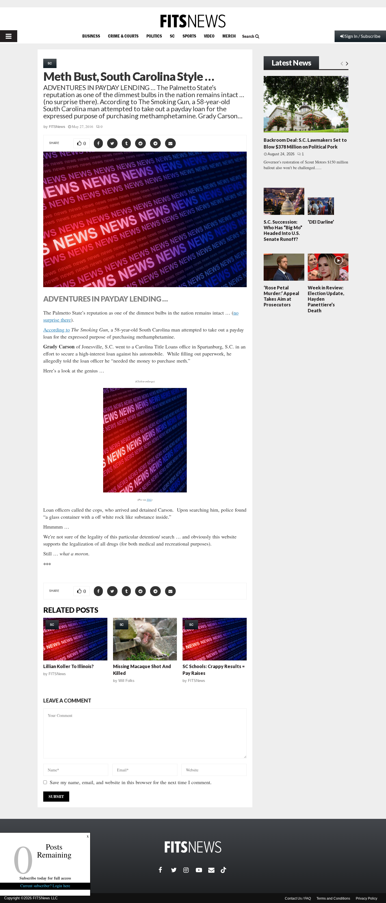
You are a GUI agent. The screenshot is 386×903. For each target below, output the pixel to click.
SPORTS (189, 35)
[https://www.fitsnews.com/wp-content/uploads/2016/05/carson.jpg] (145, 440)
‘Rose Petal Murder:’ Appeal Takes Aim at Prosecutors (281, 296)
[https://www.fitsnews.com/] (193, 21)
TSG (149, 499)
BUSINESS (91, 35)
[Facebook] (165, 870)
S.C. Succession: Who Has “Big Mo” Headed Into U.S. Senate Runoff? (283, 230)
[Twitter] (177, 870)
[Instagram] (189, 870)
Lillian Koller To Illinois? (68, 666)
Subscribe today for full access (45, 878)
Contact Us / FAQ (298, 898)
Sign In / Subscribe (362, 36)
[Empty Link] (342, 63)
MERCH (229, 35)
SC (172, 35)
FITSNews (57, 127)
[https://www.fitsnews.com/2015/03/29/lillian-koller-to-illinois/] (75, 639)
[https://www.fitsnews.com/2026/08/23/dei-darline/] (321, 206)
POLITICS (154, 35)
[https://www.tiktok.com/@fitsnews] (224, 870)
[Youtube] (202, 870)
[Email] (214, 870)
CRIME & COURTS (123, 35)
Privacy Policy (366, 898)
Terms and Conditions (333, 898)
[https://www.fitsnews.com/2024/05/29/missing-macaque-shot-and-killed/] (145, 639)
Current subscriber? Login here (45, 885)
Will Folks (126, 681)
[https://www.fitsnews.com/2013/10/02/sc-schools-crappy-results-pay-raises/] (215, 639)
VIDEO (209, 35)
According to (56, 329)
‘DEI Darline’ (321, 221)
